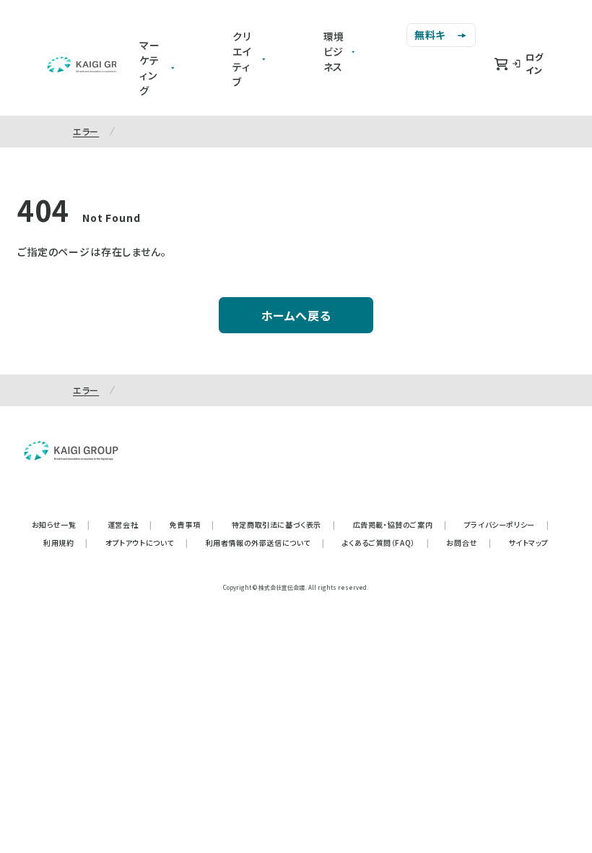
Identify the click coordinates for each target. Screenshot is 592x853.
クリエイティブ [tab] (242, 59)
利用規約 (65, 542)
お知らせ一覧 (61, 524)
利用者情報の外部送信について (265, 542)
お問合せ (468, 542)
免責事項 (192, 524)
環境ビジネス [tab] (334, 51)
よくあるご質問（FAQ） (386, 542)
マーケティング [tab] (149, 68)
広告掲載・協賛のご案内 (400, 524)
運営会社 (130, 524)
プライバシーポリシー (506, 524)
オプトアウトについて (146, 542)
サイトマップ (528, 542)
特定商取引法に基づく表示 (284, 524)
